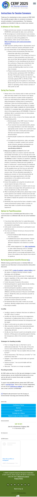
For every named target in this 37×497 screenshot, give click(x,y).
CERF (4, 463)
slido (26, 246)
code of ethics (28, 270)
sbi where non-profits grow (20, 496)
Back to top (17, 489)
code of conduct (18, 270)
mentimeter (31, 246)
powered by (14, 493)
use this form (10, 384)
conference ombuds (16, 386)
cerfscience (11, 463)
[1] (2, 394)
